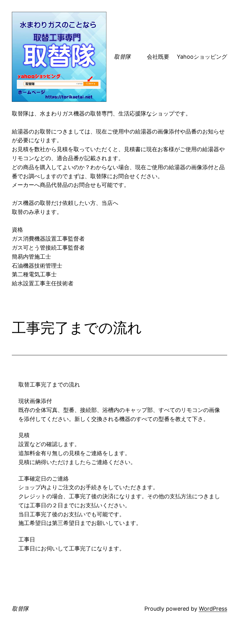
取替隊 (122, 56)
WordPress (213, 608)
